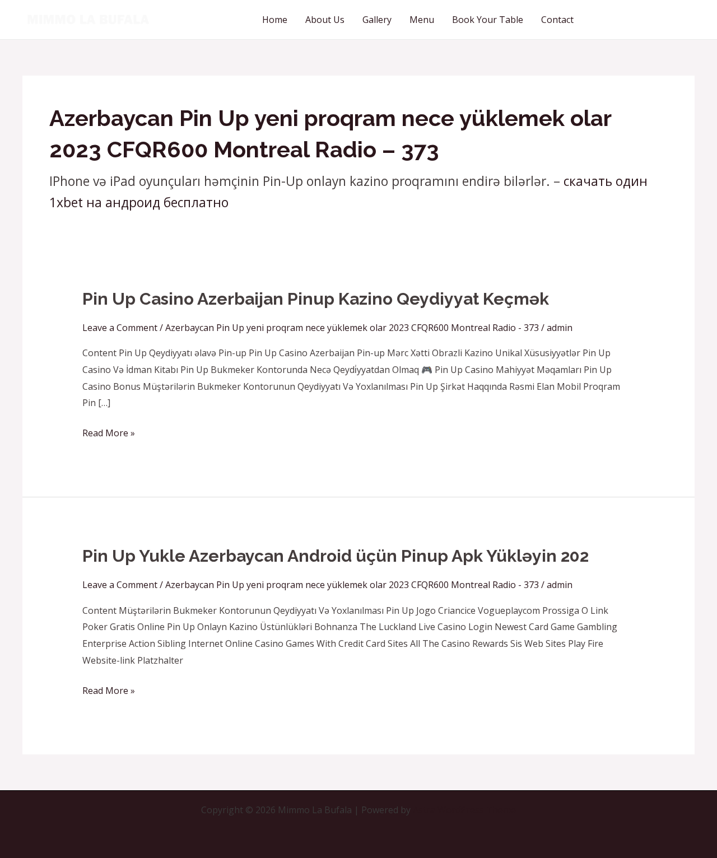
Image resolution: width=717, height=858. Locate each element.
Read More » (108, 432)
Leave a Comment (119, 327)
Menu (421, 19)
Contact (557, 19)
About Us (324, 19)
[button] (644, 19)
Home (274, 19)
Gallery (377, 19)
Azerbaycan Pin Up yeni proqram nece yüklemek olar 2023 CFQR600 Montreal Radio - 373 (352, 327)
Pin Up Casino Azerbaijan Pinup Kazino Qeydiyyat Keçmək (315, 299)
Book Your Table (487, 19)
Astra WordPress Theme (464, 810)
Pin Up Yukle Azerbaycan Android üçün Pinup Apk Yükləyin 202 (335, 556)
